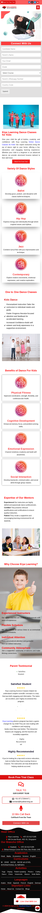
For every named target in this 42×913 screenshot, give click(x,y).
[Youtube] (38, 2)
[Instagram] (32, 2)
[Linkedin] (35, 2)
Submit (5, 91)
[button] (38, 7)
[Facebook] (29, 2)
